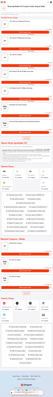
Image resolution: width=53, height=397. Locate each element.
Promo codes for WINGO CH (35, 195)
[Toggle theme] (51, 2)
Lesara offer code (37, 326)
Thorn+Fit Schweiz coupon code (18, 227)
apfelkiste (18, 175)
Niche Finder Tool (35, 376)
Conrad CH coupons (38, 227)
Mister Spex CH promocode (36, 219)
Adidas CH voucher (37, 338)
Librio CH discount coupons (36, 223)
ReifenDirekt (44, 307)
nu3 (16, 307)
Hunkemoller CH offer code (37, 211)
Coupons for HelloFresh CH (39, 207)
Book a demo (16, 376)
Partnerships (25, 376)
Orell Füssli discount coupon (16, 211)
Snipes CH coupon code (15, 223)
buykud (4, 175)
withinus (43, 186)
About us (20, 379)
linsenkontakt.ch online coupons (15, 231)
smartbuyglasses (7, 186)
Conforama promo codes (17, 355)
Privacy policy (27, 387)
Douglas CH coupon (16, 215)
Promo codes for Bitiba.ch (34, 215)
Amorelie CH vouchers (15, 346)
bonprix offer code (17, 359)
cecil (42, 175)
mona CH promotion (15, 334)
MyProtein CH (32, 307)
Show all (26, 138)
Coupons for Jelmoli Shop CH (37, 231)
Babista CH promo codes (15, 342)
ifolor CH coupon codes (18, 351)
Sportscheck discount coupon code (16, 207)
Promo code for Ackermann (18, 326)
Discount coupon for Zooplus (16, 330)
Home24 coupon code (36, 355)
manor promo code (35, 351)
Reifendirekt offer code (34, 359)
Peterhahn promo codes (15, 195)
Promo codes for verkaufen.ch (34, 334)
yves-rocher (44, 318)
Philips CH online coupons (15, 219)
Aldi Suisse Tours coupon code (18, 338)
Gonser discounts (26, 363)
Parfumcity (31, 175)
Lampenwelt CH (6, 307)
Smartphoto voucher (35, 199)
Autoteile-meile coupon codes (26, 203)
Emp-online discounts (18, 199)
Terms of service (35, 387)
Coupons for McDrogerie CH (35, 346)
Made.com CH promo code (37, 330)
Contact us (27, 379)
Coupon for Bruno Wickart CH (36, 342)
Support (33, 379)
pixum (3, 318)
